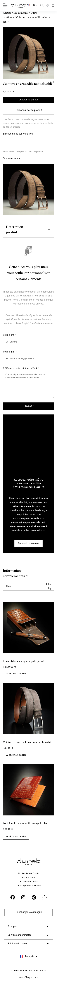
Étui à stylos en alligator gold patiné (23, 661)
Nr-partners (31, 977)
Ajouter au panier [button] (16, 673)
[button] (32, 5)
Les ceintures (21, 13)
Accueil (7, 13)
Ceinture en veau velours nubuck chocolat (27, 742)
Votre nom (8, 335)
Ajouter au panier (28, 100)
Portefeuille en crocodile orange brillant (25, 823)
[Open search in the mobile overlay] (41, 5)
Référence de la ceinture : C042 (20, 369)
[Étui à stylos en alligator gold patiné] (28, 627)
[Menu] (5, 5)
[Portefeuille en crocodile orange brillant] (28, 790)
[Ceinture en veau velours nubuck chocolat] (28, 708)
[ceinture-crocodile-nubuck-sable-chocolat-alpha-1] (28, 53)
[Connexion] (48, 5)
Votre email (9, 352)
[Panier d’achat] (53, 5)
